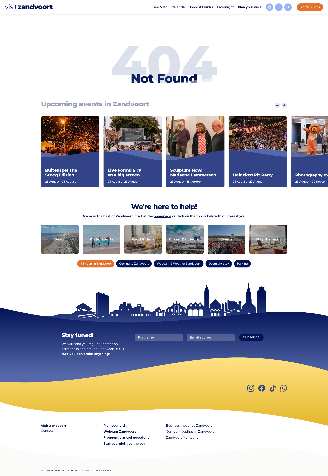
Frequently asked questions (126, 437)
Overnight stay (218, 263)
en (279, 7)
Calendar (179, 7)
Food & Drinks (201, 7)
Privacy (86, 470)
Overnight (225, 7)
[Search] (288, 7)
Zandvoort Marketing (182, 437)
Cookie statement (102, 470)
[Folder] (269, 7)
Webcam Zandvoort (120, 431)
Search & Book (309, 7)
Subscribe (251, 337)
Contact (47, 431)
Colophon (73, 470)
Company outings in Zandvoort (190, 431)
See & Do (160, 7)
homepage (162, 216)
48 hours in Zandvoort (95, 263)
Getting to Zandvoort (134, 263)
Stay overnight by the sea (124, 443)
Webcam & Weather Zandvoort (178, 263)
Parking (242, 263)
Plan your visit (249, 7)
